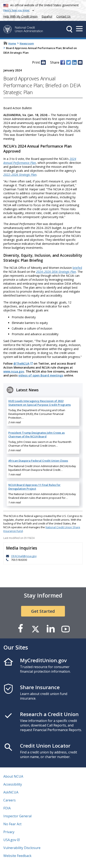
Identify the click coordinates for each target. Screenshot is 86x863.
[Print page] (43, 62)
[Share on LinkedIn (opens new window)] (74, 62)
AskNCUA (10, 792)
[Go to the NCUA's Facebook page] (20, 628)
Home (12, 43)
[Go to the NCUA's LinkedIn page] (51, 628)
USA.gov (9, 840)
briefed (77, 268)
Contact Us (63, 16)
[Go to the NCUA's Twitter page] (35, 628)
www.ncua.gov (13, 371)
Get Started (43, 611)
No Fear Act (12, 824)
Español (47, 16)
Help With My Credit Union (20, 16)
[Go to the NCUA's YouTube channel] (66, 628)
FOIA (7, 808)
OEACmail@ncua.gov (24, 556)
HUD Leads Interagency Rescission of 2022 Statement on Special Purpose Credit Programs (39, 403)
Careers (9, 800)
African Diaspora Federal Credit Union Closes (38, 460)
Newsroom (27, 43)
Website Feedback (17, 855)
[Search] (69, 29)
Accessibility (12, 784)
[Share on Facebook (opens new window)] (62, 62)
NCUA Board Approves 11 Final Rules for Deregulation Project (34, 486)
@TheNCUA (21, 363)
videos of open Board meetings (40, 375)
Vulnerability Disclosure (21, 847)
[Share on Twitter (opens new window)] (68, 62)
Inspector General (17, 816)
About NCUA (13, 776)
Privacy (8, 832)
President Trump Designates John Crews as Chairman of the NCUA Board (36, 434)
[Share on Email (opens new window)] (80, 62)
